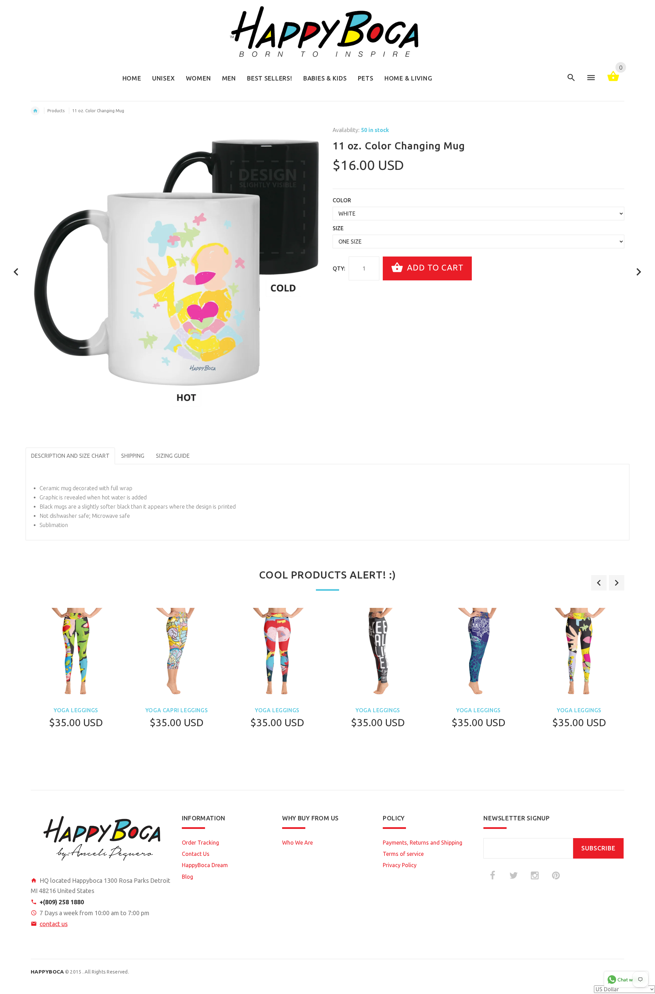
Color (342, 200)
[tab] (201, 451)
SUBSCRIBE (598, 848)
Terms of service (403, 854)
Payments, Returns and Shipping (422, 842)
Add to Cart (434, 267)
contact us (54, 923)
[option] (76, 686)
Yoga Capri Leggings (176, 710)
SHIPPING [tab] (132, 456)
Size (338, 228)
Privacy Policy (400, 865)
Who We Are (297, 842)
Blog (187, 877)
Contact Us (195, 854)
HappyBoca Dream (205, 865)
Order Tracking (200, 842)
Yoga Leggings (76, 710)
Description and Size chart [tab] (70, 456)
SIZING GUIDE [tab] (173, 456)
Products (55, 110)
